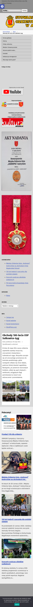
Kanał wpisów (11, 321)
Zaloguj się (10, 317)
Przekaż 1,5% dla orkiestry (12, 434)
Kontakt (5, 53)
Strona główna (6, 31)
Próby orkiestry (7, 44)
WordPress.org (11, 327)
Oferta (5, 41)
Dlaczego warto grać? (9, 60)
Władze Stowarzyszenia (10, 47)
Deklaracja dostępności (10, 56)
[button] (2, 6)
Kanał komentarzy (12, 324)
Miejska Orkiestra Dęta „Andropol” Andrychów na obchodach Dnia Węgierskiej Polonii (18, 265)
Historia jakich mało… (9, 50)
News (14, 31)
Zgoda (17, 604)
